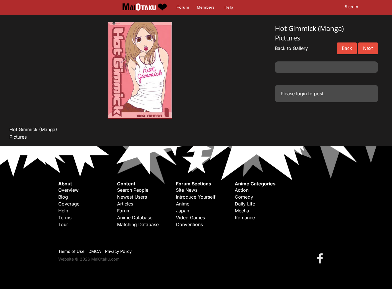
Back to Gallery (291, 48)
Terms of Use (71, 251)
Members (206, 7)
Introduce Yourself (196, 197)
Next (368, 48)
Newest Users (132, 197)
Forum (182, 7)
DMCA (94, 251)
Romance (245, 217)
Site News (186, 190)
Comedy (244, 197)
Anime (182, 204)
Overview (68, 190)
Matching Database (138, 224)
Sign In (351, 6)
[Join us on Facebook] (321, 258)
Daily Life (245, 204)
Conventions (189, 224)
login (301, 93)
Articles (125, 204)
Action (242, 190)
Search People (132, 190)
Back (347, 48)
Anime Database (134, 217)
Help (228, 7)
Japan (182, 211)
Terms (64, 217)
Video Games (190, 217)
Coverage (68, 204)
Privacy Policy (118, 251)
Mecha (242, 211)
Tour (63, 224)
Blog (63, 197)
